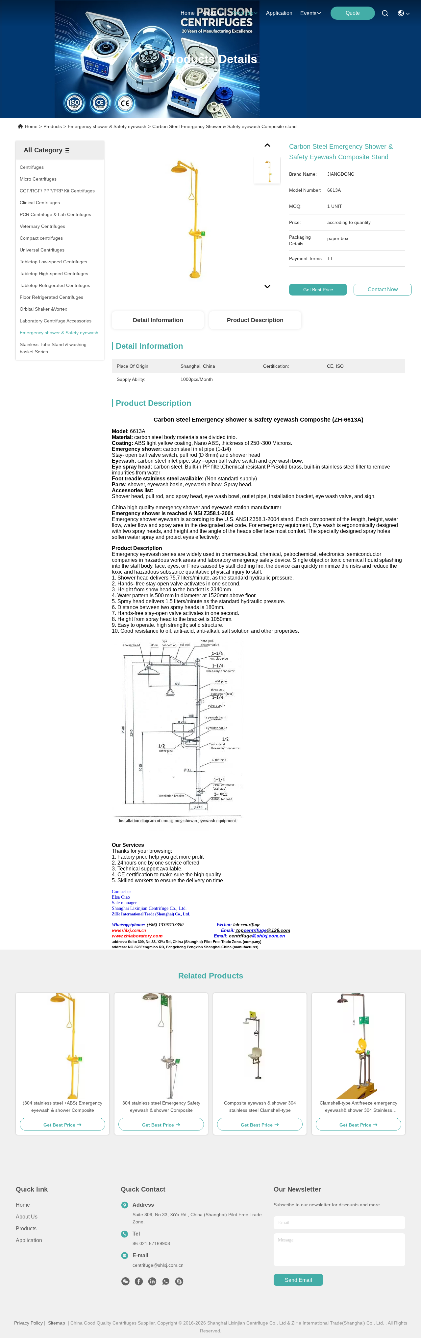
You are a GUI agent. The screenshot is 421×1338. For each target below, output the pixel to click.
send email (298, 1280)
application (279, 13)
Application (29, 1240)
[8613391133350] (165, 1283)
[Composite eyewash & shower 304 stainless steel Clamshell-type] (260, 1046)
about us (213, 13)
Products (52, 126)
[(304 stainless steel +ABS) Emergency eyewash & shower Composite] (62, 1046)
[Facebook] (138, 1283)
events (308, 13)
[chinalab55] (179, 1283)
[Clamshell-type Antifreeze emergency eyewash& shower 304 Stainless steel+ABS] (358, 1046)
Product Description (255, 320)
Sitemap (56, 1323)
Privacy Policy (28, 1323)
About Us (26, 1216)
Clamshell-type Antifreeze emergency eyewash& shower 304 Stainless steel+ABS (358, 1107)
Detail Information (158, 320)
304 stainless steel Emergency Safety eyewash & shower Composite (161, 1106)
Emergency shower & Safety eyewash (107, 126)
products (242, 13)
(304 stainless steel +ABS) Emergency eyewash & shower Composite (62, 1106)
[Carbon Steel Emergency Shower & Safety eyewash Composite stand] (179, 217)
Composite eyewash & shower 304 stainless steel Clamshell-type (260, 1106)
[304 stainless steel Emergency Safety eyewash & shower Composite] (161, 1046)
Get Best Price (318, 289)
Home (188, 13)
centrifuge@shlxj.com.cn (158, 1265)
